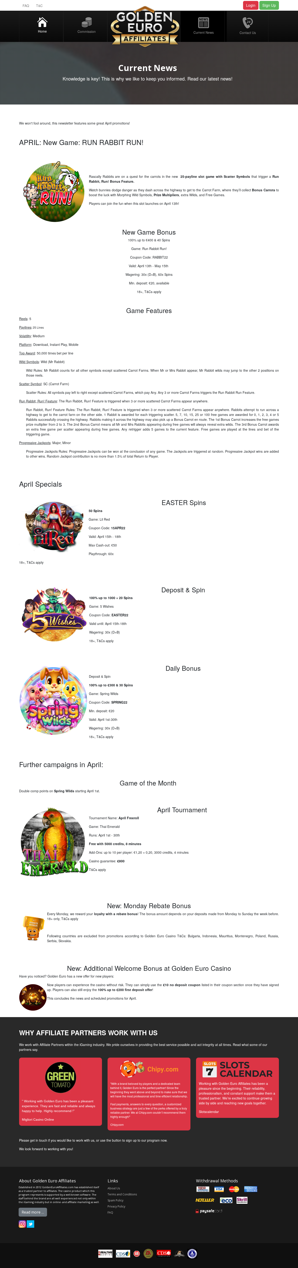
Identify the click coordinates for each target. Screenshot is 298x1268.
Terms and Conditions (122, 1194)
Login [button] (250, 5)
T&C (39, 5)
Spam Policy (115, 1200)
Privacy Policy (116, 1206)
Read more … (33, 1212)
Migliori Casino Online (38, 1119)
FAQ (26, 5)
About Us (114, 1188)
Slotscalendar (209, 1111)
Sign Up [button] (269, 5)
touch (43, 1140)
